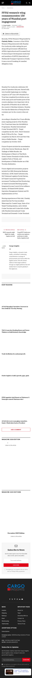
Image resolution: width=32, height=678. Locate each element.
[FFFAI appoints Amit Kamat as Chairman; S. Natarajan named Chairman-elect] (16, 387)
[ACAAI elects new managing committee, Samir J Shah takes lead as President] (16, 410)
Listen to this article (11, 34)
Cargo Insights (6, 25)
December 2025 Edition (16, 533)
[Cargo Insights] (16, 3)
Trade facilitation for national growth (13, 354)
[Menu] (3, 3)
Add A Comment (16, 429)
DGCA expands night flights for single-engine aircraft (9, 234)
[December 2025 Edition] (16, 514)
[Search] (29, 3)
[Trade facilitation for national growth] (16, 343)
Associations (20, 26)
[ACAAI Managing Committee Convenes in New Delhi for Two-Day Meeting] (16, 296)
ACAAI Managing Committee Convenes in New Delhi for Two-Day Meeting (15, 307)
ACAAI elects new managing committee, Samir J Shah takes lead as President (14, 422)
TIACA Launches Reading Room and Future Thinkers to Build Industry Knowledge (15, 331)
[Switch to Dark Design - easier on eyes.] (27, 3)
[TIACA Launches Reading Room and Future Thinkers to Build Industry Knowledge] (16, 320)
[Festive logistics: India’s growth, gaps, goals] (16, 365)
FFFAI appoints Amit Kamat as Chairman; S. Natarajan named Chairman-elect (16, 398)
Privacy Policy (15, 571)
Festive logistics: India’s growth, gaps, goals (15, 375)
